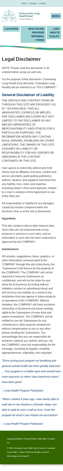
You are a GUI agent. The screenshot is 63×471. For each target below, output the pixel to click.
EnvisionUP (24, 456)
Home (24, 3)
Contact (42, 3)
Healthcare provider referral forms (36, 34)
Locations (11, 28)
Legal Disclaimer (14, 439)
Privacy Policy (30, 439)
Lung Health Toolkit (54, 32)
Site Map (42, 439)
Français (32, 3)
